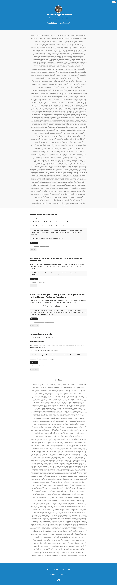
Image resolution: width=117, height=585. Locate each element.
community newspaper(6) (55, 75)
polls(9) (68, 63)
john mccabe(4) (53, 95)
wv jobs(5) (66, 83)
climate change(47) (75, 38)
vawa (44, 282)
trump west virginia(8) (55, 68)
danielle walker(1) (76, 196)
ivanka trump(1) (48, 181)
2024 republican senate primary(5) (45, 87)
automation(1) (79, 200)
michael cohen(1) (34, 172)
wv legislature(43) (44, 40)
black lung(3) (40, 105)
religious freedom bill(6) (36, 80)
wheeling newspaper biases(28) (41, 44)
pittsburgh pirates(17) (58, 48)
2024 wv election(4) (54, 93)
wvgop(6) (53, 78)
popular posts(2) (51, 115)
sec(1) (70, 164)
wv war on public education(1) (77, 202)
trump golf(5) (48, 89)
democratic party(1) (59, 147)
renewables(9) (56, 63)
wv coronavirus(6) (44, 81)
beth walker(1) (72, 145)
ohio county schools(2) (42, 115)
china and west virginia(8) (39, 65)
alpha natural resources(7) (42, 72)
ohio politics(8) (73, 69)
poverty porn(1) (63, 153)
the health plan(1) (76, 167)
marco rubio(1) (56, 187)
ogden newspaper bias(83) (80, 35)
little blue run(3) (43, 102)
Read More (33, 243)
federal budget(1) (57, 166)
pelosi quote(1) (34, 156)
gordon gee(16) (61, 50)
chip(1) (59, 163)
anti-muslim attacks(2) (73, 126)
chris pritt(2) (66, 136)
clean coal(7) (33, 72)
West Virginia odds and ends (43, 214)
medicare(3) (56, 112)
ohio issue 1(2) (41, 127)
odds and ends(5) (56, 87)
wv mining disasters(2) (75, 114)
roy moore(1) (47, 163)
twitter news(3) (51, 102)
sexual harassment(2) (71, 130)
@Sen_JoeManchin (51, 232)
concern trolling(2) (83, 126)
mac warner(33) (67, 41)
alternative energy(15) (45, 51)
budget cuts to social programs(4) (40, 96)
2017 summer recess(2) (71, 121)
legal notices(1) (77, 182)
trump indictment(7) (74, 74)
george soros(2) (58, 124)
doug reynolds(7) (66, 72)
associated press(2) (80, 133)
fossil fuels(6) (61, 81)
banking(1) (65, 148)
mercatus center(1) (78, 163)
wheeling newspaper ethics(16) (50, 50)
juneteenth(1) (73, 197)
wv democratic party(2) (60, 115)
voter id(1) (58, 154)
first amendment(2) (39, 129)
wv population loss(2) (82, 124)
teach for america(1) (81, 158)
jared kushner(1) (46, 157)
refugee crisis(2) (66, 114)
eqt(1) (75, 179)
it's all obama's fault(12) (67, 57)
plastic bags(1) (42, 172)
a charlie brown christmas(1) (71, 158)
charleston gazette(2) (63, 126)
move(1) (80, 157)
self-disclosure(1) (80, 150)
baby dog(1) (70, 205)
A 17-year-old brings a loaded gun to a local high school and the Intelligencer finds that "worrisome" (58, 296)
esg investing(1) (41, 205)
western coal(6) (46, 75)
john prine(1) (75, 181)
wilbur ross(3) (58, 108)
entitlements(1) (70, 193)
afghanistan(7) (74, 72)
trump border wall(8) (58, 65)
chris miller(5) (59, 84)
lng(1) (34, 147)
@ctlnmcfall (59, 238)
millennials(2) (53, 118)
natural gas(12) (58, 56)
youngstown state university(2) (80, 129)
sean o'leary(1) (67, 191)
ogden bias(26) (65, 44)
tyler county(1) (73, 154)
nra (114, 1)
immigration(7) (73, 71)
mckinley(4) (33, 95)
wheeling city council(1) (68, 182)
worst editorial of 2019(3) (68, 111)
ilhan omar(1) (38, 176)
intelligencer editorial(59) (64, 38)
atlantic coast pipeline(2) (61, 133)
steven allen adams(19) (82, 47)
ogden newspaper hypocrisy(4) (52, 92)
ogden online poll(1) (44, 175)
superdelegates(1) (68, 147)
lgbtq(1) (80, 178)
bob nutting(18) (38, 48)
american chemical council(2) (78, 132)
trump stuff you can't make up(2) (62, 123)
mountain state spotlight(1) (65, 187)
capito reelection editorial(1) (51, 178)
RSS (67, 18)
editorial (57, 306)
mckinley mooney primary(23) (76, 45)
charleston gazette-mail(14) (41, 53)
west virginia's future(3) (49, 108)
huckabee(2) (46, 118)
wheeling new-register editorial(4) (80, 93)
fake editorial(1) (57, 164)
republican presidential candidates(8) (42, 68)
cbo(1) (80, 169)
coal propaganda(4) (57, 99)
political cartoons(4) (44, 93)
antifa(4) (43, 92)
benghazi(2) (33, 126)
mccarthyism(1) (61, 167)
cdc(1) (40, 182)
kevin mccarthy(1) (68, 139)
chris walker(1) (67, 141)
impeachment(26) (72, 44)
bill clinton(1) (73, 150)
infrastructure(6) (45, 80)
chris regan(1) (71, 148)
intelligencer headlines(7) (57, 74)
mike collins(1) (73, 142)
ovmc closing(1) (36, 181)
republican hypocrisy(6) (68, 80)
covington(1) (33, 173)
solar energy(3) (68, 109)
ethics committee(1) (80, 153)
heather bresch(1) (55, 150)
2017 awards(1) (49, 166)
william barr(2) (59, 129)
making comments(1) (35, 188)
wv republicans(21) (65, 47)
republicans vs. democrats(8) (67, 68)
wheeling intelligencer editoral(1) (69, 144)
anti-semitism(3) (61, 106)
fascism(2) (41, 118)
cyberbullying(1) (71, 153)
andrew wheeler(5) (52, 84)
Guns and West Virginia (41, 334)
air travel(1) (84, 178)
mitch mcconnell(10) (47, 60)
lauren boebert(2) (74, 135)
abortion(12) (38, 57)
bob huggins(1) (53, 142)
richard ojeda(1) (54, 170)
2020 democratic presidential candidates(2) (65, 127)
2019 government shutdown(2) (63, 118)
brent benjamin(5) (60, 90)
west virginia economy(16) (37, 50)
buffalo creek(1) (54, 163)
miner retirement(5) (49, 86)
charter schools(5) (75, 89)
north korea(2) (45, 130)
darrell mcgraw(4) (77, 101)
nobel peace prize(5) (35, 84)
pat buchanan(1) (36, 151)
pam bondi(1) (33, 145)
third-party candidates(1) (55, 151)
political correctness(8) (79, 68)
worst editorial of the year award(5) (76, 83)
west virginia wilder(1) (58, 169)
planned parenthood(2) (57, 132)
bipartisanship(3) (82, 111)
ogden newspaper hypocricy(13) (39, 54)
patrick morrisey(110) (36, 35)
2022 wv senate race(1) (79, 193)
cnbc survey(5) (44, 84)
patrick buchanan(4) (64, 92)
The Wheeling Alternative (60, 575)
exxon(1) (39, 154)
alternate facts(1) (45, 154)
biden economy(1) (53, 196)
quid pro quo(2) (75, 117)
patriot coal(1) (71, 175)
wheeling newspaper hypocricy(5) (38, 89)
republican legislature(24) (48, 45)
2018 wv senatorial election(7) (44, 74)
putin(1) (77, 194)
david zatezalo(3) (52, 109)
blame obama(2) (65, 124)
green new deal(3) (36, 102)
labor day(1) (50, 139)
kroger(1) (83, 196)
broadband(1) (66, 169)
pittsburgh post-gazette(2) (75, 136)
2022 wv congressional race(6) (56, 80)
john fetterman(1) (58, 197)
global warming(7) (60, 71)
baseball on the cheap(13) (65, 53)
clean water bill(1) (74, 169)
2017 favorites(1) (42, 166)
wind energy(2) (52, 127)
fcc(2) (32, 124)
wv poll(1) (33, 139)
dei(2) (70, 117)
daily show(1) (60, 196)
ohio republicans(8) (60, 69)
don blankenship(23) (35, 47)
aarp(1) (49, 148)
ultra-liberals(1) (41, 156)
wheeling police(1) (35, 179)
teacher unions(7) (81, 71)
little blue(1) (74, 185)
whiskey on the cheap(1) (64, 199)
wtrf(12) (54, 57)
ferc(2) (76, 127)
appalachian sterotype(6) (36, 75)
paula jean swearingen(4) (38, 98)
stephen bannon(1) (71, 151)
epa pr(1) (40, 170)
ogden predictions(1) (45, 188)
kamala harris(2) (73, 123)
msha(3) (80, 108)
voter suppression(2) (37, 135)
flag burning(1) (79, 145)
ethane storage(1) (59, 160)
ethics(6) (54, 77)
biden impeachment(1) (58, 139)
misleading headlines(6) (39, 77)
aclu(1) (82, 147)
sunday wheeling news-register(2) (54, 121)
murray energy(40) (69, 40)
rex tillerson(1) (33, 154)
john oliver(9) (74, 63)
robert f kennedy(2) (82, 118)
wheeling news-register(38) (40, 41)
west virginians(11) (60, 59)
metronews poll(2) (47, 132)
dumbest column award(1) (39, 153)
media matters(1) (39, 163)
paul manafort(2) (35, 123)
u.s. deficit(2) (36, 133)
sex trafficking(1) (73, 178)
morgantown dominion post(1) (39, 144)
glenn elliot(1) (83, 203)
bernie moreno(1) (47, 145)
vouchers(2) (82, 120)
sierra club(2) (66, 135)
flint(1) (47, 151)
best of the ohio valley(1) (54, 202)
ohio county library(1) (66, 190)
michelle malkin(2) (83, 127)
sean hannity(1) (46, 200)
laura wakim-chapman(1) (70, 200)
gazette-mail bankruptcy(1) (74, 166)
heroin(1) (67, 178)
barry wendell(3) (34, 109)
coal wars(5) (53, 90)
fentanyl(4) (38, 92)
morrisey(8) (67, 69)
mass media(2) (37, 124)
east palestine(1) (75, 203)
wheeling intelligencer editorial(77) (55, 37)
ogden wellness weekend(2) (56, 120)
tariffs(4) (34, 92)
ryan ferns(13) (62, 54)
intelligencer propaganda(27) (54, 44)
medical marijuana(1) (70, 156)
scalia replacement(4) (69, 90)
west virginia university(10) (77, 60)
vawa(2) (32, 129)
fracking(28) (79, 43)
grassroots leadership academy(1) (56, 173)
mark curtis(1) (68, 167)
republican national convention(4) (45, 99)
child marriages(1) (63, 205)
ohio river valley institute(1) (40, 190)
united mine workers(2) (37, 130)
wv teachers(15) (82, 50)
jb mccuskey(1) (60, 141)
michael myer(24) (39, 45)
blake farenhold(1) (59, 161)
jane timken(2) (39, 136)
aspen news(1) (72, 199)
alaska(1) (80, 176)
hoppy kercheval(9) (82, 62)
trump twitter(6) (77, 80)
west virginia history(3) (59, 105)
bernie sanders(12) (50, 56)
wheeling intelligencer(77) (69, 37)
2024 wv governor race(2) (49, 129)
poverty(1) (82, 141)
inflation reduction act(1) (54, 203)
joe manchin (36, 246)
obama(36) (61, 41)
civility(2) (42, 133)
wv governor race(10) (35, 62)
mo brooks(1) (73, 191)
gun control (36, 322)
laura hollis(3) (84, 105)
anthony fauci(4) (55, 98)
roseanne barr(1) (41, 169)
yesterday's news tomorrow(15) (71, 50)
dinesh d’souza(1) (39, 200)
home (84, 205)
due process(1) (38, 148)
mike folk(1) (76, 172)
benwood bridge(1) (50, 172)
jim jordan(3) (75, 108)
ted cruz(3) (62, 112)
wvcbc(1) (61, 191)
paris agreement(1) (74, 157)
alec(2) (34, 120)
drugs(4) (47, 95)
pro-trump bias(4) (81, 98)
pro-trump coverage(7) (45, 71)
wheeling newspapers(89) (69, 35)
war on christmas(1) (54, 179)
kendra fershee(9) (74, 62)
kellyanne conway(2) (66, 132)
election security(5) (67, 84)
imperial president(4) (34, 93)
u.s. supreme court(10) (66, 60)
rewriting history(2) (71, 133)
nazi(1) (60, 148)
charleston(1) (45, 184)
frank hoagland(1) (54, 199)
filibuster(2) (83, 114)
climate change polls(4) (68, 96)
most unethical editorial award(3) (73, 112)
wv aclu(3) (83, 102)
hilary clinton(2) (54, 136)
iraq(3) (33, 103)
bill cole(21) (48, 47)
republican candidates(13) (77, 53)
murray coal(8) (36, 71)
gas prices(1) (61, 200)
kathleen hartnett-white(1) (67, 163)
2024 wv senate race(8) (78, 65)
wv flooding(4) (34, 99)
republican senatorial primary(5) (73, 87)
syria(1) (42, 181)
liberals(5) (63, 87)
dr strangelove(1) (35, 185)
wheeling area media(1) (44, 179)
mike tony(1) (39, 145)
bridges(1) (85, 145)
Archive (56, 18)
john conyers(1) (51, 161)
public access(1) (64, 175)
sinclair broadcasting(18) (47, 48)
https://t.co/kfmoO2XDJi (48, 238)
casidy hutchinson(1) (38, 199)
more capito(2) (74, 118)
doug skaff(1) (45, 203)
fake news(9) (42, 63)
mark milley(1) (76, 139)
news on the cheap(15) (56, 51)
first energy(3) (34, 105)
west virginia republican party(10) (48, 62)
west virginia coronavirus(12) (79, 54)
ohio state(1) (84, 169)
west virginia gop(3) (76, 105)
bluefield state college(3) (37, 111)
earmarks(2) (46, 120)
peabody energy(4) (69, 101)
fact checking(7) (59, 72)
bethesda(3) (47, 106)
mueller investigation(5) (39, 83)
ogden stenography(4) (64, 98)
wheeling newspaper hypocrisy (47, 322)
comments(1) (83, 167)
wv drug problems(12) (67, 56)
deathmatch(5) (75, 84)
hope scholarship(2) (45, 117)
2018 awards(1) (70, 172)
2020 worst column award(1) (81, 184)
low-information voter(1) (54, 175)
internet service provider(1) (60, 156)
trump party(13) (69, 54)
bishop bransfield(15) (73, 51)
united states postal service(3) (72, 103)
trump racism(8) (49, 65)
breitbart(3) (82, 112)
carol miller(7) (66, 74)
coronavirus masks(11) (70, 59)
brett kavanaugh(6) (36, 81)
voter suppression (45, 246)
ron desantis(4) (72, 92)
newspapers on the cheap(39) (80, 40)
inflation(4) (61, 93)
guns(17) (65, 48)
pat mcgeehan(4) (73, 98)
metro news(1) (46, 199)
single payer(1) (75, 160)
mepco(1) (81, 160)
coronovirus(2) (33, 115)
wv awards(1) (44, 139)
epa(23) (67, 45)
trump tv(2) (51, 123)
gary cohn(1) (66, 157)
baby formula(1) (66, 197)
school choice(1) (83, 139)
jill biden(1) (52, 188)
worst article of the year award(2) (80, 115)
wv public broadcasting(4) (69, 95)
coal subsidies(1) (82, 164)
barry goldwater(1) (63, 176)
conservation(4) (61, 101)
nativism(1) (60, 182)
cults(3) (76, 111)
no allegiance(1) (79, 187)
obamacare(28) (73, 43)
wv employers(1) (61, 170)
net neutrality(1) (83, 166)
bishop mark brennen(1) (65, 202)
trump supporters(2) (44, 123)
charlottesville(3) (60, 109)
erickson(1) (55, 181)
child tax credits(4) (41, 95)
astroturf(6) (84, 80)
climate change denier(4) (80, 90)
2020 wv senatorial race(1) (46, 187)
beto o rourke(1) (82, 175)
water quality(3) (54, 106)
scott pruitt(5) (35, 90)
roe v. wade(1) (80, 197)
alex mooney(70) (34, 38)
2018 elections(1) (53, 167)
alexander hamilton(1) (82, 179)
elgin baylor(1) (84, 188)
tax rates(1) (44, 148)
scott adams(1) (55, 205)
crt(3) (84, 108)
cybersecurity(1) (45, 167)
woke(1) (81, 205)
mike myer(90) (60, 35)
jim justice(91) (53, 35)
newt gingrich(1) (54, 176)
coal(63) (48, 38)
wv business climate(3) (66, 108)
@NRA (41, 230)
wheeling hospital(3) (76, 109)
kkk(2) (63, 121)
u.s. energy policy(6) (77, 78)
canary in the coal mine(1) (60, 172)
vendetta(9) (67, 62)
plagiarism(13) (55, 54)
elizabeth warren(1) (46, 176)
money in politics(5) (77, 86)
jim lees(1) (53, 157)
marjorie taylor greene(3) (39, 106)
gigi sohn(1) (50, 197)
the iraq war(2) (66, 120)
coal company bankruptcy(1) (48, 147)
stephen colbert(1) (70, 184)
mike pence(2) (35, 118)
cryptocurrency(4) (68, 93)
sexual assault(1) (33, 169)
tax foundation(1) (56, 193)
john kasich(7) (52, 72)
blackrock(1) (59, 142)
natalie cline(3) (62, 103)
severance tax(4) (53, 101)
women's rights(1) (80, 199)
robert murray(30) (39, 43)
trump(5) (69, 89)
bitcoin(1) (45, 161)
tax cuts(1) (49, 190)
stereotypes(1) (83, 194)
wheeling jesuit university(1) (41, 160)
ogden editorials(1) (76, 188)
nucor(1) (62, 203)
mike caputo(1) (45, 142)
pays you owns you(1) (56, 190)
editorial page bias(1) (81, 138)
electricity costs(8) (51, 69)
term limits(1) (81, 181)
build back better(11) (77, 57)
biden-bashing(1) (59, 188)
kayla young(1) (38, 142)
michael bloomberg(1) (61, 184)
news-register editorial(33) (77, 41)
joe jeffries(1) (36, 193)
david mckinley (37, 282)
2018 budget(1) (64, 164)
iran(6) (72, 81)
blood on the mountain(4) (81, 95)
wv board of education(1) (81, 156)
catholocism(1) (67, 161)
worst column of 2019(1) (35, 178)
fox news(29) (56, 43)
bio (62, 18)
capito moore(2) (63, 130)
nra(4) (33, 101)
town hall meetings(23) (60, 45)
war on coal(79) (44, 37)
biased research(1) (77, 147)
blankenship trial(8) (82, 69)
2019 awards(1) (53, 182)
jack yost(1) (39, 147)
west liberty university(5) (44, 90)
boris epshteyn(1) (55, 158)
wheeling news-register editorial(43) (56, 40)
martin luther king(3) (59, 102)
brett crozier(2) (34, 127)
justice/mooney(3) (58, 111)
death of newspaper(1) (36, 167)
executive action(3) (36, 112)
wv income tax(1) (67, 188)
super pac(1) (63, 151)
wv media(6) (82, 74)
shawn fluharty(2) (73, 124)
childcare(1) (79, 142)
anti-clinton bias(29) (64, 43)
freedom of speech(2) (58, 135)
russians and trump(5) (61, 89)
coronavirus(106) (45, 35)
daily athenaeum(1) (35, 194)
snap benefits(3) (77, 102)
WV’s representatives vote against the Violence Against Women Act (56, 259)
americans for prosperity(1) (43, 173)
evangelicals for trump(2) (68, 129)
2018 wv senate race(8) (68, 65)
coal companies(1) (83, 173)
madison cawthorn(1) (53, 191)
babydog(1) (65, 138)
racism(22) (42, 47)
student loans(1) (37, 141)
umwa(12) (59, 57)
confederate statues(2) (74, 120)
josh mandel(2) (81, 135)
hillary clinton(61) (54, 38)
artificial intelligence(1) (63, 145)
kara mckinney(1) (52, 141)
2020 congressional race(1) (36, 184)
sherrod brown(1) (35, 175)
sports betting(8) (52, 66)
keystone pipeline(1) (82, 185)
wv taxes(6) (81, 77)
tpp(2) (46, 127)
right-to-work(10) (38, 60)
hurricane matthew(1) (64, 150)
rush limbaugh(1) (67, 160)
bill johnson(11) (52, 59)
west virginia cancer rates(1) (58, 194)
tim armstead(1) (46, 170)
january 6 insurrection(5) (58, 83)
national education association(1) (73, 170)
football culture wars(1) (38, 161)
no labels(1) (38, 139)
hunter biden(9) (49, 63)
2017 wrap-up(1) (34, 166)
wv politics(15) (65, 51)
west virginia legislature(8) (74, 66)
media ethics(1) (83, 172)
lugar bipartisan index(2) (36, 121)
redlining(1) (34, 205)
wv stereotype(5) (82, 84)
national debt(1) (49, 164)
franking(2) (61, 136)
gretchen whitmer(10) (80, 59)
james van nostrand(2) (53, 126)
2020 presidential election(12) (39, 56)
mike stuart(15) (37, 51)
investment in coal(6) (40, 78)
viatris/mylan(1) (45, 191)
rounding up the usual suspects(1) (53, 153)
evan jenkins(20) (73, 47)
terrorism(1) (52, 154)
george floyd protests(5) (59, 86)
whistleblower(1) (45, 182)
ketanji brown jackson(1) (70, 194)
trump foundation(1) (80, 151)
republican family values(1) (45, 193)
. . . (64, 238)
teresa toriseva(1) (75, 141)
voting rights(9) (63, 63)
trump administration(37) (52, 41)
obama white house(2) (38, 132)
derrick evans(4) (45, 101)
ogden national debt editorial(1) (38, 164)
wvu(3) (46, 109)
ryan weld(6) (64, 75)
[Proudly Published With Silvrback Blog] (58, 580)
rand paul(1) (37, 187)
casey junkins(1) (51, 160)
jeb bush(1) (68, 185)
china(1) (74, 187)
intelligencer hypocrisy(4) (79, 96)
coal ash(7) (53, 71)
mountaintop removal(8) (43, 66)
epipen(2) (46, 126)
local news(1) (75, 173)
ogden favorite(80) (36, 37)
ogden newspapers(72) (80, 37)
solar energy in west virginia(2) (47, 124)
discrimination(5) (48, 83)
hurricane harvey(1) (47, 158)
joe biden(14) (81, 51)
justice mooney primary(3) (48, 111)
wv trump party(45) (36, 40)
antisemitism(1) (44, 141)
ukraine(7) (67, 71)
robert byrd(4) (60, 95)
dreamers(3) (83, 109)
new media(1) (75, 164)
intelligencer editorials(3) (38, 108)
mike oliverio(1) (44, 197)
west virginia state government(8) (39, 69)
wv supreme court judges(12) (79, 56)
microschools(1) (68, 203)
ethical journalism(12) (46, 57)
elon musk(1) (54, 145)
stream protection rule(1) (82, 154)
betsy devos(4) (38, 101)
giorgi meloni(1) (54, 200)
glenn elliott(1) (66, 142)
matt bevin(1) (35, 182)
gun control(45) (83, 38)
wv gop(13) (48, 54)
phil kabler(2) (82, 117)
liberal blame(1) (38, 157)
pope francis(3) (81, 106)
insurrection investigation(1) (78, 190)
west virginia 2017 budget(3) (47, 112)
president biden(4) (83, 99)
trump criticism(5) (40, 86)
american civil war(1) (62, 181)
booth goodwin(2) (36, 117)
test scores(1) (35, 170)
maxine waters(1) (36, 196)
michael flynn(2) (64, 117)
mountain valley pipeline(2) (38, 138)
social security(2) (39, 120)
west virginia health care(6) (80, 81)
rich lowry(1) (50, 144)
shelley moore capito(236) (43, 34)
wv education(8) (81, 63)
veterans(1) (83, 170)
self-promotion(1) (47, 150)
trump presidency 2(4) (81, 92)
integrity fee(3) (82, 103)
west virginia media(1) (36, 191)
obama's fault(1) (59, 157)
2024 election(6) (71, 75)
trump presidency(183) (72, 34)
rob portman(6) (48, 77)
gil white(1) (82, 161)
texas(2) (58, 117)
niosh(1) (69, 181)
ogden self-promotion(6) (61, 78)
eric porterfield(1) (68, 173)
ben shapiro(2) (69, 115)
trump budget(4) (47, 98)
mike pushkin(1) (72, 138)
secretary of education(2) (48, 135)
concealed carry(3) (69, 102)
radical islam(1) (55, 148)
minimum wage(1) (69, 179)
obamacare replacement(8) (62, 66)
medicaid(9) (35, 63)
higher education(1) (61, 185)
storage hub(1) (61, 178)
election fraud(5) (83, 89)
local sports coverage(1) (37, 158)
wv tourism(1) (63, 193)
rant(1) (43, 178)
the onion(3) (41, 109)
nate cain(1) (75, 205)
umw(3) (84, 101)
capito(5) (54, 89)
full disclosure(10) (60, 62)
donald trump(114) (82, 34)
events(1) (62, 158)
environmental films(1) (73, 176)
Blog (50, 18)
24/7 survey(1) (52, 184)
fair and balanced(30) (48, 43)
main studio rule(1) (75, 161)
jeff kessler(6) (67, 81)
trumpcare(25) (80, 44)
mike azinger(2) (48, 138)
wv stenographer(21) (55, 47)
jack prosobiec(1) (65, 154)
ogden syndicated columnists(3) (42, 103)
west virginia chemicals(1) (45, 194)
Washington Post (37, 350)
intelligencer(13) (55, 53)
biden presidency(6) (61, 77)
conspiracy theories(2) (54, 130)
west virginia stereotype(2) (37, 114)
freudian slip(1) (49, 169)
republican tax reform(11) (38, 59)
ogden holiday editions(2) (82, 121)
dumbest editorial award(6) (72, 77)
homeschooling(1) (68, 196)
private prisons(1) (80, 144)
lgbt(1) (76, 175)
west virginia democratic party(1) (41, 202)
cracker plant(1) (53, 185)
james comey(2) (46, 136)
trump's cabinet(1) (79, 148)
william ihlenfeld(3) (54, 103)
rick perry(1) (64, 166)
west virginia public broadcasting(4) (55, 96)
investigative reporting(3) (71, 106)
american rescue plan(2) (50, 133)
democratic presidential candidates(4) (70, 99)
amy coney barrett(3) (48, 105)
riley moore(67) (42, 38)
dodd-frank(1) (48, 205)
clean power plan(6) (53, 81)
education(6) (69, 78)
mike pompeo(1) (44, 196)
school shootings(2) (58, 114)
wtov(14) (49, 53)
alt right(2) (44, 121)
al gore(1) (43, 151)
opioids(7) (35, 74)
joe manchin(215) (53, 34)
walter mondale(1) (57, 144)
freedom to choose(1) (81, 191)
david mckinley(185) (62, 34)
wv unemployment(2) (81, 130)
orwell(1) (83, 182)
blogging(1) (37, 197)
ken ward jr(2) (40, 126)
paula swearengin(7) (82, 72)
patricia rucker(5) (68, 86)
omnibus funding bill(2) (48, 114)
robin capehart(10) (56, 60)
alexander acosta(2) (82, 123)
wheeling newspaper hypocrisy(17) (75, 48)
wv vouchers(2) (53, 117)
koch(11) (46, 59)
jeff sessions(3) (68, 105)
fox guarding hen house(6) (80, 75)
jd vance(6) (48, 78)
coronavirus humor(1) (44, 185)
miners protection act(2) (57, 138)
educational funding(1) (36, 203)
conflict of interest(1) (38, 150)
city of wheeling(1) (49, 156)
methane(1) (62, 179)
